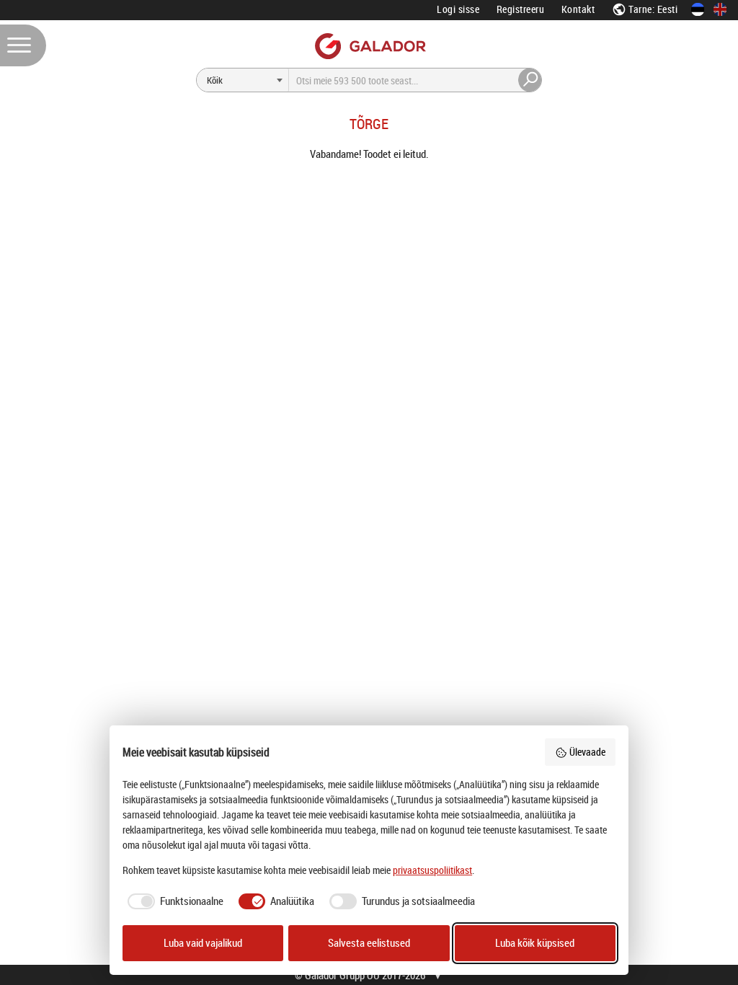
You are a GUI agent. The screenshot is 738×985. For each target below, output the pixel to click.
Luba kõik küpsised (534, 943)
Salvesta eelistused (369, 943)
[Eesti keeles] (697, 9)
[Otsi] (530, 80)
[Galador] (369, 46)
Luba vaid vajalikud (203, 943)
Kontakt (578, 9)
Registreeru (521, 9)
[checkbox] (173, 901)
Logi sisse (458, 9)
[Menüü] (23, 45)
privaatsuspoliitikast (432, 870)
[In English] (719, 9)
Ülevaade (587, 752)
